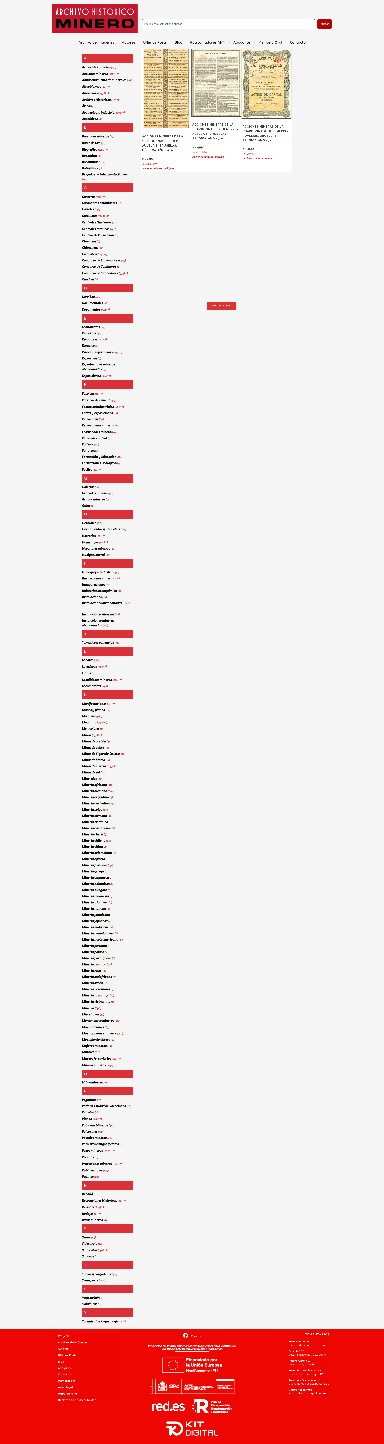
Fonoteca (89, 450)
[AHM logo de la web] (95, 18)
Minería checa (92, 834)
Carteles (88, 209)
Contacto (64, 1374)
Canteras (88, 197)
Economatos (91, 327)
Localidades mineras (97, 680)
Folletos (88, 444)
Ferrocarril (90, 419)
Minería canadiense (96, 828)
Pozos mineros (92, 1150)
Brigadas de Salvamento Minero (105, 174)
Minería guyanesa (95, 877)
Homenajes (90, 542)
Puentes (88, 1176)
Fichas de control (94, 438)
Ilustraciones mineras (98, 578)
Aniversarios (91, 93)
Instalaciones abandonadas (102, 603)
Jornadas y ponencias (98, 642)
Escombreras (91, 339)
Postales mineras (94, 1138)
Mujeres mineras (94, 1046)
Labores (87, 660)
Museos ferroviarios (96, 1058)
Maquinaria (91, 722)
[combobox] (228, 24)
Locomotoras (91, 686)
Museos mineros (94, 1065)
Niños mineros (92, 1082)
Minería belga (92, 809)
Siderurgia (89, 1243)
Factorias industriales (98, 407)
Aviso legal (65, 1387)
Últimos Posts (67, 1355)
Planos (87, 1119)
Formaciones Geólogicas (100, 463)
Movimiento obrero (96, 1039)
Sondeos (88, 1256)
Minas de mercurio (95, 766)
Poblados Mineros (95, 1125)
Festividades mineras (97, 432)
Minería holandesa (96, 884)
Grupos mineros (93, 499)
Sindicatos (89, 1250)
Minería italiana (94, 908)
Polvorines (89, 1131)
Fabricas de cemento (97, 400)
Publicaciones (92, 1170)
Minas (86, 735)
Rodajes (87, 1214)
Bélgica (169, 168)
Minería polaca (93, 952)
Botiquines (90, 168)
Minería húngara (94, 890)
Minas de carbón (94, 741)
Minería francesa (94, 865)
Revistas (88, 1207)
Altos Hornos (91, 86)
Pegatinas (89, 1100)
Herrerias (89, 536)
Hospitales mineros (96, 548)
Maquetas (89, 716)
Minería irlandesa (95, 902)
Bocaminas (90, 162)
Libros (86, 673)
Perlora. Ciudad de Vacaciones (104, 1106)
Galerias (88, 487)
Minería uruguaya (95, 995)
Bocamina (89, 156)
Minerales (89, 778)
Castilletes (89, 216)
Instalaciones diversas (98, 614)
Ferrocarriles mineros (98, 425)
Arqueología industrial (98, 112)
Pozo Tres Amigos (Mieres (100, 1144)
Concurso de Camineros (99, 266)
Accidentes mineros (96, 67)
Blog (61, 1361)
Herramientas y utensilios (101, 529)
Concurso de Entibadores (100, 273)
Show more (221, 305)
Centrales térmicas (95, 229)
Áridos (87, 106)
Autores (63, 1349)
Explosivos (89, 358)
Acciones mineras (95, 74)
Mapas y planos (93, 710)
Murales (88, 1052)
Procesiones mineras (97, 1164)
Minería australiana (97, 803)
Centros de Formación (98, 235)
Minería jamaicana (96, 915)
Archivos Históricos (96, 100)
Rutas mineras (92, 1220)
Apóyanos (65, 1368)
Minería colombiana (97, 853)
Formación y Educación (99, 457)
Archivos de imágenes (72, 1342)
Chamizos (89, 241)
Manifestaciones (94, 704)
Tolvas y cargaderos (96, 1274)
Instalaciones (92, 597)
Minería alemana (94, 791)
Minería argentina (95, 797)
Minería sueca (92, 983)
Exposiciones (91, 376)
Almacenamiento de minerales (104, 80)
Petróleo (88, 1112)
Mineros (88, 1008)
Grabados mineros (95, 493)
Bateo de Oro (91, 143)
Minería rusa (91, 970)
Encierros (89, 333)
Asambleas (90, 119)
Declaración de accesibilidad (77, 1400)
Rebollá (87, 1194)
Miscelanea (90, 1014)
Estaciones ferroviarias (99, 352)
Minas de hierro (93, 760)
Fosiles (87, 469)
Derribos (88, 297)
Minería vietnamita (96, 1001)
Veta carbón (91, 1298)
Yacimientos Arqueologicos (102, 1321)
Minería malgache (95, 927)
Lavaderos (89, 666)
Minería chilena (93, 840)
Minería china (92, 846)
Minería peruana (94, 946)
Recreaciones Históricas (99, 1200)
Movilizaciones (93, 1027)
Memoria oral (67, 1381)
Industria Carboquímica (99, 591)
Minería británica (95, 822)
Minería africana (94, 785)
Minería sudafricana (97, 977)
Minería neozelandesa (98, 933)
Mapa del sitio (67, 1393)
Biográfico (89, 149)
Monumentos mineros (98, 1020)
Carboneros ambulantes (99, 203)
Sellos (86, 1237)
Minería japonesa (95, 921)
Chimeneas (90, 247)
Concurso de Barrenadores (101, 260)
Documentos (91, 309)
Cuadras (88, 279)
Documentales (92, 303)
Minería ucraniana (96, 989)
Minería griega (93, 871)
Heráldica (89, 523)
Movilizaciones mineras (99, 1033)
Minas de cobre (93, 747)
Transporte (90, 1280)
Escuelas (88, 345)
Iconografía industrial (98, 572)
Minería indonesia (95, 896)
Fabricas (88, 393)
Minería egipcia (93, 859)
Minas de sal (91, 772)
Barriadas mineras (95, 136)
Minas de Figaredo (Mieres (101, 754)
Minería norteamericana (100, 939)
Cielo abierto (91, 254)
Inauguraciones (93, 584)
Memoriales (90, 728)
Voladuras (89, 1304)
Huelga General (93, 555)
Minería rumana (94, 964)
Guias (86, 505)
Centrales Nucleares (96, 222)
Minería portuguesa (96, 958)
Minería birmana (94, 816)
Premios (88, 1157)
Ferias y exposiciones (97, 413)
